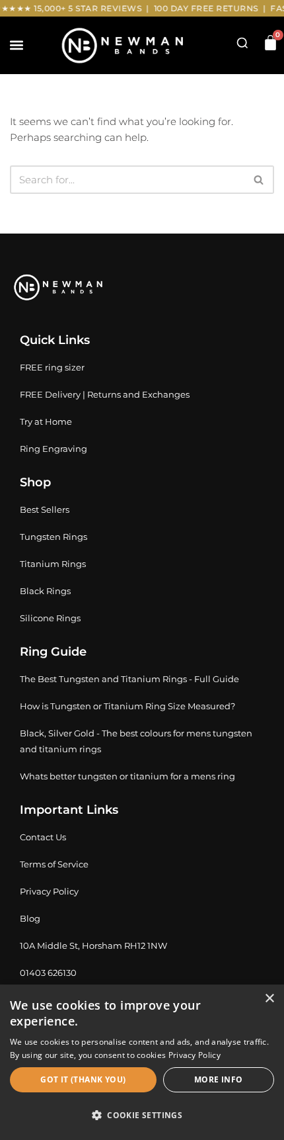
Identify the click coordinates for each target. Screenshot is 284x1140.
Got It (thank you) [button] (82, 1079)
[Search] (259, 179)
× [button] (269, 999)
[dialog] (142, 1062)
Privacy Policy (194, 1055)
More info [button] (218, 1079)
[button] (16, 45)
